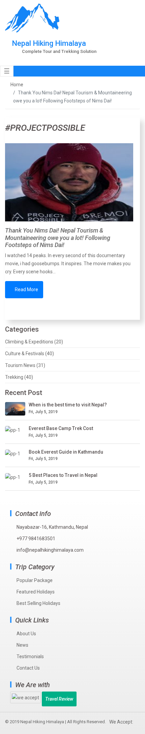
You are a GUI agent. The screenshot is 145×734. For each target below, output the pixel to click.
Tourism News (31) (25, 365)
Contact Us (28, 668)
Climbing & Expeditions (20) (34, 341)
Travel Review (59, 699)
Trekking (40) (19, 377)
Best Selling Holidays (38, 603)
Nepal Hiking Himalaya (42, 721)
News (22, 645)
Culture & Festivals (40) (29, 353)
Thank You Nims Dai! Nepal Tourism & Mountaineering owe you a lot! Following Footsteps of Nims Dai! (57, 237)
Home (16, 84)
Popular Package (35, 580)
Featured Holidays (36, 591)
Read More (26, 289)
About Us (26, 633)
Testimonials (30, 656)
